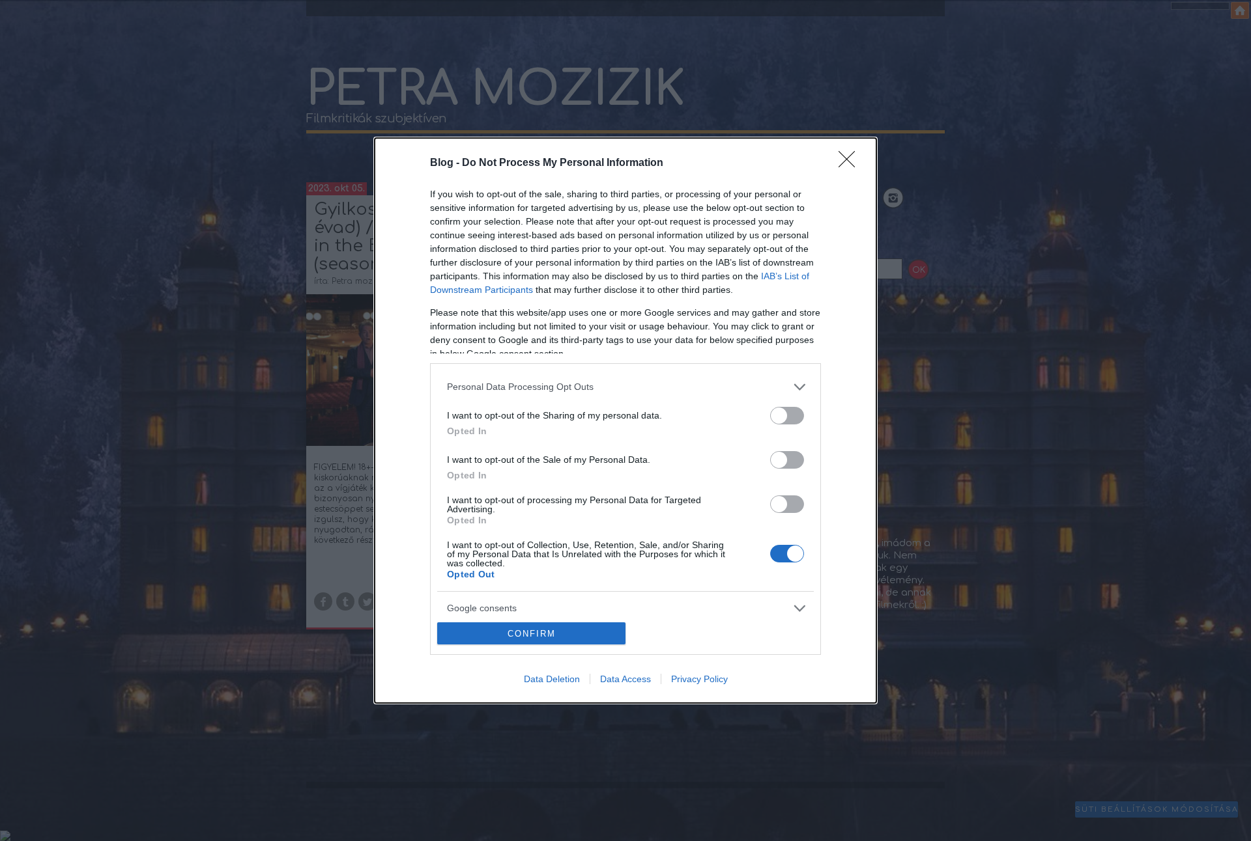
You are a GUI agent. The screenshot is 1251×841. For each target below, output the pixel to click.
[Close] (851, 163)
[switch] (787, 415)
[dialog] (625, 421)
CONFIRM (532, 634)
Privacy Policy (699, 679)
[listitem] (625, 387)
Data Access (625, 679)
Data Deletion (552, 679)
